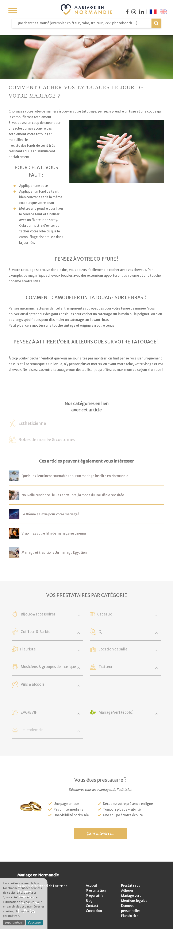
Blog (89, 901)
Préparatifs (94, 896)
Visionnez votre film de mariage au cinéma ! (54, 533)
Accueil (91, 885)
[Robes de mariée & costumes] (12, 440)
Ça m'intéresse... (100, 833)
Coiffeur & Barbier (36, 631)
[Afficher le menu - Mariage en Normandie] (12, 10)
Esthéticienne (32, 423)
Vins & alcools (33, 684)
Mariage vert (131, 896)
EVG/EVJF (29, 712)
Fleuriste (28, 649)
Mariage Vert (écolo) (116, 712)
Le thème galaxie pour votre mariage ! (50, 514)
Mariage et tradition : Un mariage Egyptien (54, 553)
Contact (92, 906)
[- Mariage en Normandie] (14, 478)
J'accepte (34, 922)
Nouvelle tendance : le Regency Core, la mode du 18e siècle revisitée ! (74, 495)
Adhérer (127, 891)
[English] (163, 11)
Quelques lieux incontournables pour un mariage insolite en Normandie (75, 476)
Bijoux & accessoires (38, 614)
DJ (101, 631)
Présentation (96, 891)
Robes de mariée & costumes (46, 439)
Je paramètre (14, 922)
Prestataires (130, 885)
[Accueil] (86, 9)
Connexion (94, 911)
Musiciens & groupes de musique (48, 666)
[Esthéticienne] (12, 425)
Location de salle (113, 649)
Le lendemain (32, 730)
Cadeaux (104, 614)
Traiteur (106, 666)
